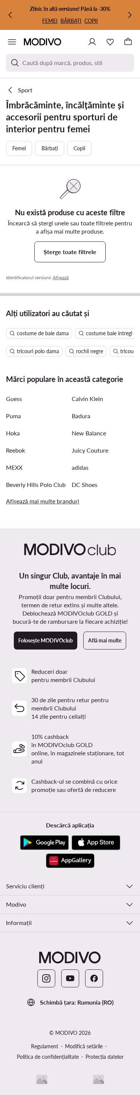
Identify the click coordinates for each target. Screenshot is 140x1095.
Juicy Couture (90, 450)
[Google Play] (44, 842)
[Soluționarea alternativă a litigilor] (42, 1079)
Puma (13, 415)
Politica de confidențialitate (48, 1057)
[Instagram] (46, 978)
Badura (81, 415)
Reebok (15, 450)
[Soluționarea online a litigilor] (98, 1079)
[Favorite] (110, 42)
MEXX (14, 467)
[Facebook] (94, 978)
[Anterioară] (10, 15)
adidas (80, 467)
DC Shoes (84, 484)
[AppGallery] (70, 860)
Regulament (44, 1046)
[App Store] (96, 842)
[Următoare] (130, 15)
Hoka (13, 433)
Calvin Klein (87, 398)
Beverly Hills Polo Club (36, 484)
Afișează (61, 277)
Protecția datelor (104, 1057)
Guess (14, 398)
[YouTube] (70, 978)
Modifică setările (84, 1046)
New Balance (89, 433)
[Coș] (128, 42)
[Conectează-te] (92, 42)
